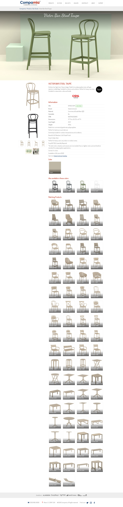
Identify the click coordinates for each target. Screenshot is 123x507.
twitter (87, 502)
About (93, 3)
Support (100, 3)
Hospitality (85, 3)
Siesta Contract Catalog (60, 156)
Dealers (76, 3)
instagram (90, 502)
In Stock (59, 3)
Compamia (23, 9)
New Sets (68, 3)
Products (51, 3)
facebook (94, 502)
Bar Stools (35, 9)
